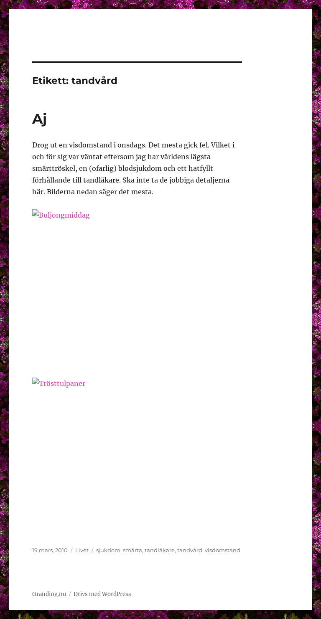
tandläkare (160, 550)
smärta (132, 550)
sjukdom (108, 550)
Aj (39, 118)
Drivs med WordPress (102, 594)
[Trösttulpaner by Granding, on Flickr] (137, 456)
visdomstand (222, 550)
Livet (82, 550)
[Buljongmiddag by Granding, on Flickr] (137, 287)
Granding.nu (49, 594)
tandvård (189, 550)
